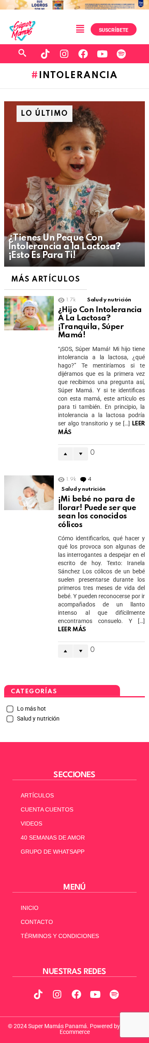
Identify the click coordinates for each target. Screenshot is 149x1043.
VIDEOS (31, 823)
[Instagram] (64, 53)
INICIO (29, 908)
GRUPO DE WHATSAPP (52, 851)
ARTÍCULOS (37, 795)
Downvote (80, 454)
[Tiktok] (45, 53)
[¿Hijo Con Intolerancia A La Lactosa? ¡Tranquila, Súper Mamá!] (29, 313)
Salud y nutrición (109, 300)
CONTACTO (37, 922)
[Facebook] (83, 53)
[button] (80, 29)
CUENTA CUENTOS (47, 809)
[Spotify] (121, 53)
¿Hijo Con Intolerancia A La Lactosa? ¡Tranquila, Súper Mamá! (100, 322)
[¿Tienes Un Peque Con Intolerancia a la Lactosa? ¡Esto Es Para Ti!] (74, 184)
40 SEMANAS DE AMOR (53, 837)
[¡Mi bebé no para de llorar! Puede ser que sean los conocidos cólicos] (29, 492)
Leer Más (72, 629)
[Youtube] (102, 53)
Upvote (65, 454)
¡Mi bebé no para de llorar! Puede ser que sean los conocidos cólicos (97, 512)
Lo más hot (31, 708)
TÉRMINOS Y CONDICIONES (60, 936)
